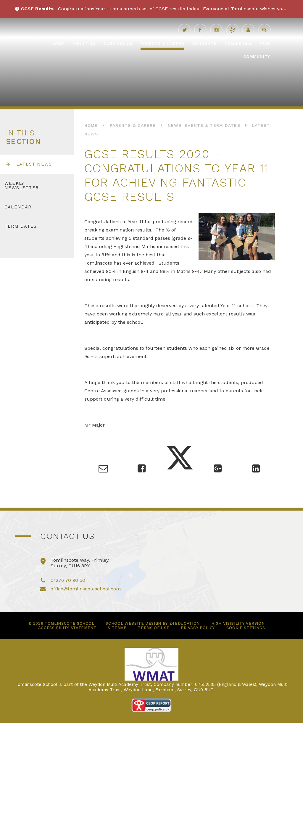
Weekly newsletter (21, 185)
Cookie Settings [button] (245, 628)
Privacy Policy (198, 628)
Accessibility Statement (67, 628)
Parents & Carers (133, 125)
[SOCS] (232, 30)
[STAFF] (248, 30)
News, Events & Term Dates (204, 125)
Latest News (34, 164)
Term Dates (20, 226)
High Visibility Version (238, 623)
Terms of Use (153, 628)
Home (91, 125)
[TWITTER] (184, 30)
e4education (184, 623)
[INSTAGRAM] (216, 30)
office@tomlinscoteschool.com (86, 589)
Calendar (18, 207)
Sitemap (117, 628)
